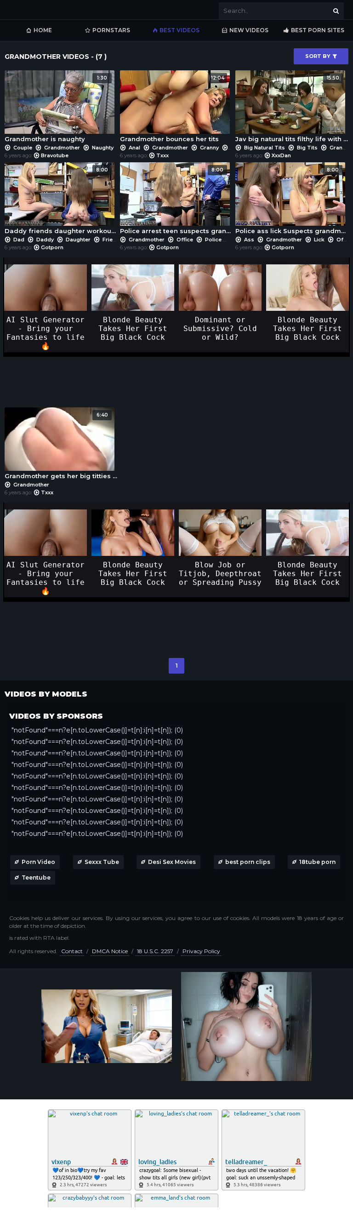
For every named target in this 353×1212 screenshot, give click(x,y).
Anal (134, 147)
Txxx (162, 155)
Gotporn (52, 247)
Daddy (45, 239)
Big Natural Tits (264, 147)
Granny (209, 147)
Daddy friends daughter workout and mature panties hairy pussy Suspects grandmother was (61, 200)
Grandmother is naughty (56, 109)
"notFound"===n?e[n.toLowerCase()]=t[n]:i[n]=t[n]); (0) (97, 730)
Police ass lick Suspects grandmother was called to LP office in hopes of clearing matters (291, 200)
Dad (19, 239)
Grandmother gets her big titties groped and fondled (61, 446)
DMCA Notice (110, 951)
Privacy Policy (201, 951)
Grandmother (62, 147)
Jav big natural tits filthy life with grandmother (291, 109)
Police (213, 239)
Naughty (102, 147)
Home (43, 30)
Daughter (78, 239)
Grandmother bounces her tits (172, 109)
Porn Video (38, 861)
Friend (111, 239)
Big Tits (307, 147)
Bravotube (54, 155)
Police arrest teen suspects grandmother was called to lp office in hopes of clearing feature (176, 200)
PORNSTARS (111, 30)
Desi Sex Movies (172, 861)
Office (184, 239)
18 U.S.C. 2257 (155, 951)
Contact (72, 951)
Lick (319, 239)
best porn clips (247, 861)
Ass (249, 239)
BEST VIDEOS (179, 30)
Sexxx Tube (102, 861)
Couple (23, 147)
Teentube (36, 877)
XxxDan (281, 155)
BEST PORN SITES (317, 30)
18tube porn (317, 861)
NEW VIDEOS (248, 30)
